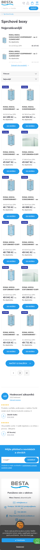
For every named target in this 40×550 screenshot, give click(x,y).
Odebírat (31, 460)
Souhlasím (21, 540)
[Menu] (37, 3)
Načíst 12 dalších (18, 363)
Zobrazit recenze (15, 400)
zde (32, 535)
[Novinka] (11, 95)
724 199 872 (21, 512)
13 (26, 373)
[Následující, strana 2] (20, 373)
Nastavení (20, 547)
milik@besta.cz (21, 503)
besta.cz (22, 520)
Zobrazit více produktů (19, 65)
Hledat (33, 8)
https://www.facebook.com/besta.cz (21, 516)
